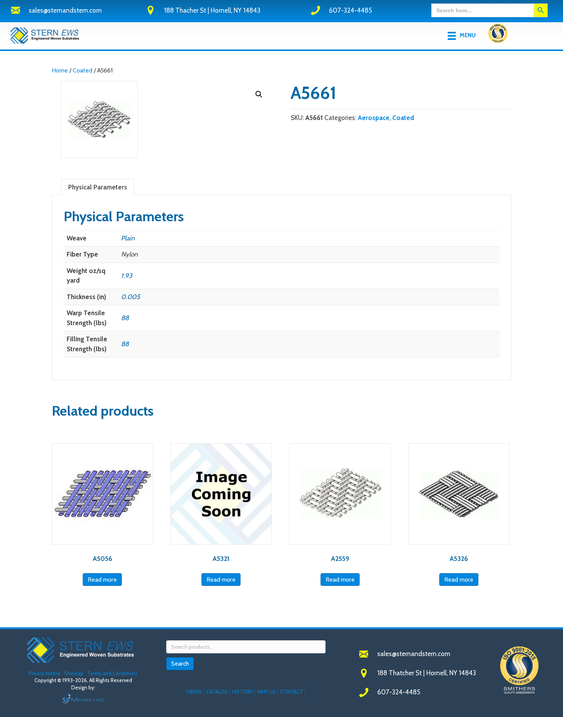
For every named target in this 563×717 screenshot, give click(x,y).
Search (180, 663)
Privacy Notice (45, 673)
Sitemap (73, 673)
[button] (259, 94)
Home (60, 70)
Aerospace (374, 118)
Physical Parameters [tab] (97, 187)
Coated (82, 70)
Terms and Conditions (112, 673)
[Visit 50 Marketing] (83, 698)
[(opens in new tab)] (497, 35)
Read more (102, 579)
